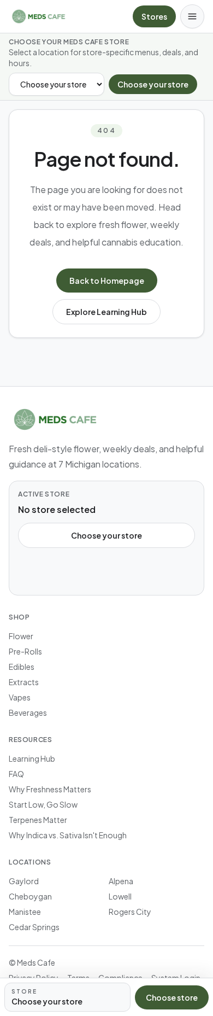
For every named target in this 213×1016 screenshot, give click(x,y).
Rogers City (130, 911)
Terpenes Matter (38, 820)
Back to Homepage (106, 280)
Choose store (172, 997)
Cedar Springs (34, 927)
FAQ (16, 774)
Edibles (21, 667)
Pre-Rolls (25, 651)
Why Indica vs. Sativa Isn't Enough (68, 835)
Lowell (120, 896)
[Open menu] (192, 16)
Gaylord (24, 881)
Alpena (121, 881)
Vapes (20, 697)
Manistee (25, 911)
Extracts (24, 682)
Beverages (28, 712)
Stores (154, 16)
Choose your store (152, 84)
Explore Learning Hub (106, 312)
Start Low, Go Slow (43, 804)
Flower (21, 636)
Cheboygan (30, 896)
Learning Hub (32, 758)
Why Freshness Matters (50, 789)
